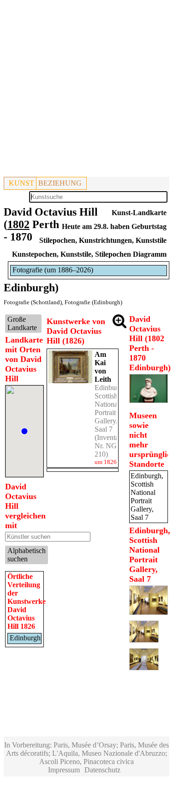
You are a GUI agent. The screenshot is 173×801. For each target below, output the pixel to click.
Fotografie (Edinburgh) (93, 302)
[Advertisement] (86, 90)
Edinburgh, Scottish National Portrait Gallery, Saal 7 (111, 408)
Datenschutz (102, 770)
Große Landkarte (22, 323)
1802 (18, 224)
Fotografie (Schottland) (33, 302)
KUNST (21, 183)
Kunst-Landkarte (139, 213)
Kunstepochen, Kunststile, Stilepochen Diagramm (89, 254)
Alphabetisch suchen (26, 555)
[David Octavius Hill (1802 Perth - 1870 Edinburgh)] (148, 400)
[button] (24, 431)
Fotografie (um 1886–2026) (52, 270)
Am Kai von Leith (103, 366)
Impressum (64, 770)
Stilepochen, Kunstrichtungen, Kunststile (103, 240)
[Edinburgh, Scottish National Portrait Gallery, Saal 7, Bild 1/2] (148, 612)
